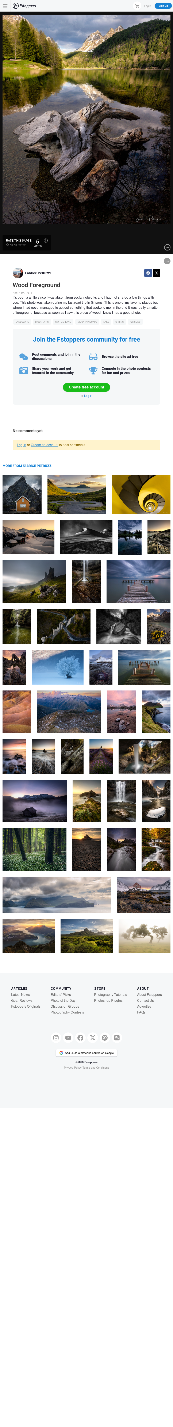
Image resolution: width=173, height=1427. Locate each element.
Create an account (44, 444)
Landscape (22, 322)
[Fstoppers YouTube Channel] (68, 1037)
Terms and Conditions (95, 1067)
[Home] (24, 6)
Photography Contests (67, 1012)
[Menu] (5, 6)
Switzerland (63, 322)
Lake (106, 322)
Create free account (86, 387)
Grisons (135, 322)
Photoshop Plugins (108, 1000)
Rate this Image (18, 240)
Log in (88, 396)
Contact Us (145, 1000)
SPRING (119, 322)
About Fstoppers (149, 994)
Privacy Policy (73, 1067)
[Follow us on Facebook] (80, 1037)
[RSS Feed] (117, 1037)
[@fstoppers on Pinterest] (105, 1037)
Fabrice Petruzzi (38, 272)
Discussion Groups (65, 1006)
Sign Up (163, 6)
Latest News (20, 994)
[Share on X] (156, 273)
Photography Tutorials (110, 994)
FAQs (141, 1012)
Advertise (144, 1006)
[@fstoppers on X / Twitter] (92, 1037)
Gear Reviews (21, 1000)
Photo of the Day (63, 1000)
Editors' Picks (61, 994)
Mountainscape (87, 322)
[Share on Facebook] (148, 273)
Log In (147, 5)
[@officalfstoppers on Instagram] (56, 1037)
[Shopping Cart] (137, 5)
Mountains (42, 322)
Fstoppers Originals (26, 1006)
